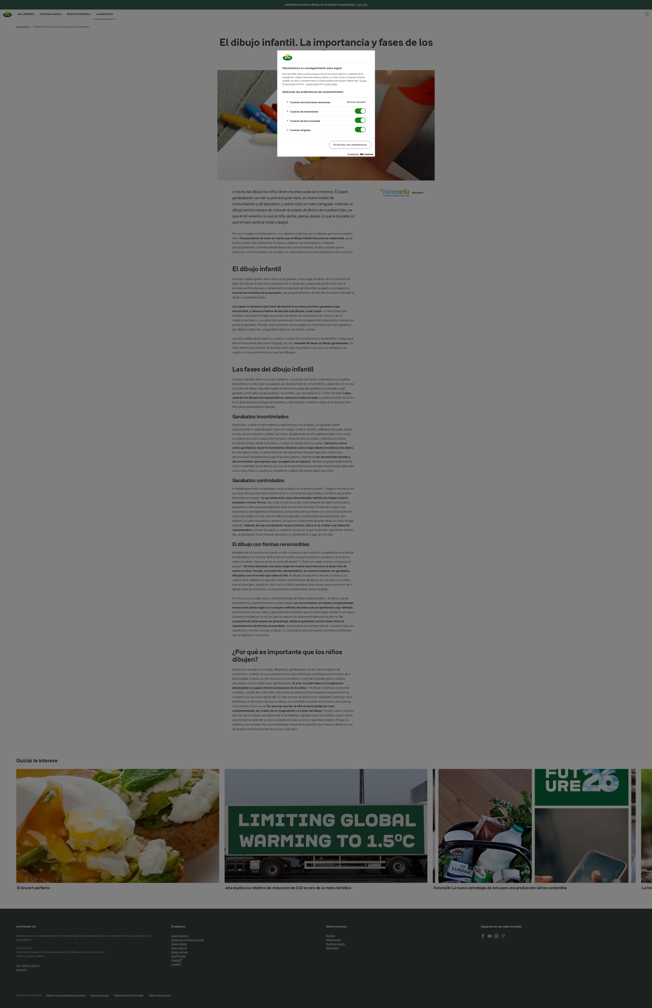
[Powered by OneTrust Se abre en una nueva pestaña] (360, 154)
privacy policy (331, 84)
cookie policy (312, 84)
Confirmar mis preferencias (350, 144)
